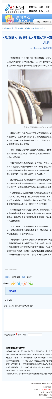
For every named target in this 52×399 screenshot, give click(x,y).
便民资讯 (46, 22)
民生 (47, 11)
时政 (41, 11)
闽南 (47, 7)
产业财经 (36, 28)
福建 (41, 7)
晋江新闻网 (19, 28)
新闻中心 (28, 28)
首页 (38, 22)
